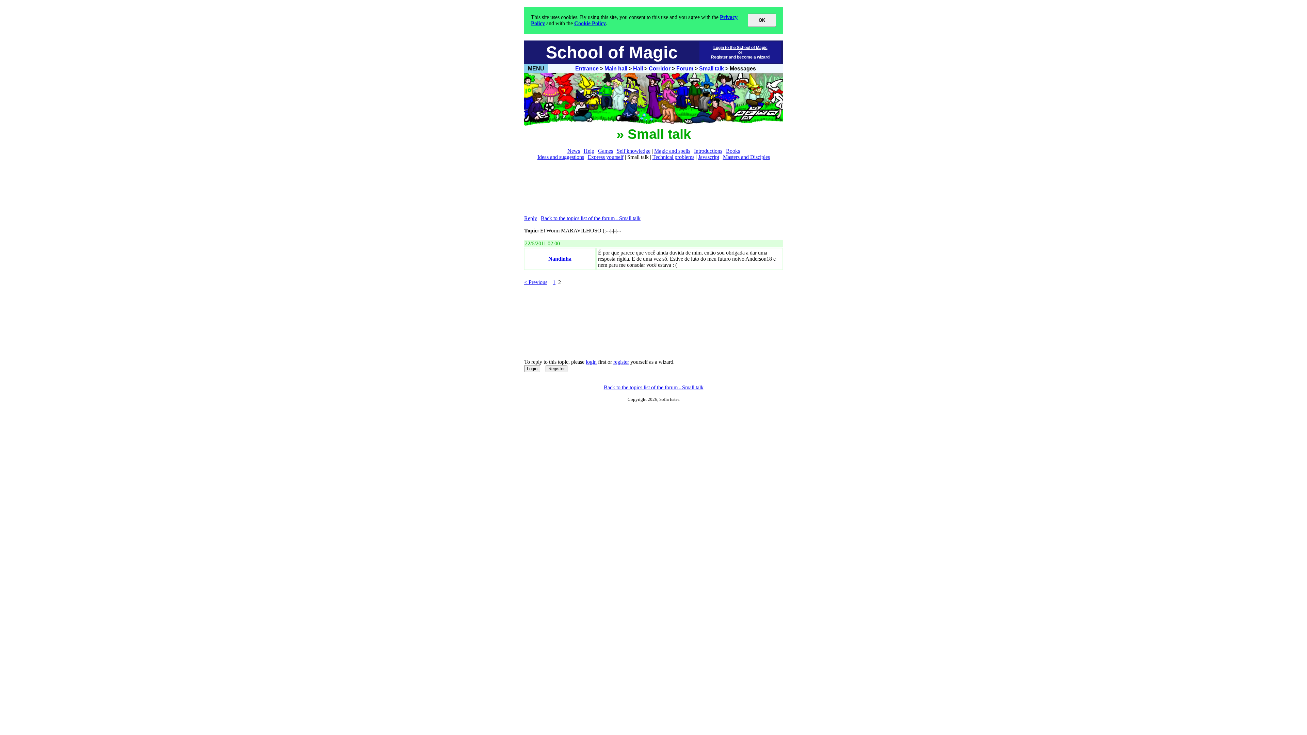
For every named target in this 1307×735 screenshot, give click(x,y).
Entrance (587, 68)
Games (605, 151)
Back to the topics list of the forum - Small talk (591, 218)
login (591, 362)
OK (762, 20)
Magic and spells (672, 151)
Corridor (660, 68)
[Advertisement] (648, 188)
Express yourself (606, 157)
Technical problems (673, 157)
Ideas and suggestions (560, 157)
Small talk (711, 68)
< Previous (535, 282)
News (573, 151)
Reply (530, 218)
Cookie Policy (590, 23)
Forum (684, 68)
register (621, 362)
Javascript (708, 157)
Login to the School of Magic (740, 47)
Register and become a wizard (740, 57)
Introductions (708, 151)
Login (532, 368)
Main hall (615, 68)
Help (589, 151)
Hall (638, 68)
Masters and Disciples (746, 157)
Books (733, 151)
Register (556, 368)
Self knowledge (633, 151)
